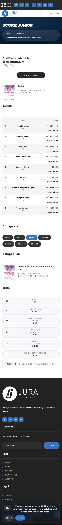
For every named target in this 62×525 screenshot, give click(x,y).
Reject (9, 518)
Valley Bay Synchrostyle (23, 187)
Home (9, 33)
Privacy (8, 499)
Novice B (21, 244)
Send (51, 445)
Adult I (19, 237)
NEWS (8, 467)
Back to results (33, 75)
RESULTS (20, 33)
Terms (8, 495)
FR (22, 5)
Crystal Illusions (23, 136)
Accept (20, 518)
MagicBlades (23, 198)
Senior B (34, 244)
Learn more (43, 511)
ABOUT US (10, 479)
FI (27, 5)
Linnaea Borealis (23, 157)
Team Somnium (23, 208)
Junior (32, 237)
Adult (7, 237)
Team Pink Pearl (23, 167)
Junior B (44, 237)
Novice (8, 244)
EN (16, 5)
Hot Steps (23, 146)
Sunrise (23, 177)
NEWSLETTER (11, 475)
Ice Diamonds (23, 126)
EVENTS (8, 471)
